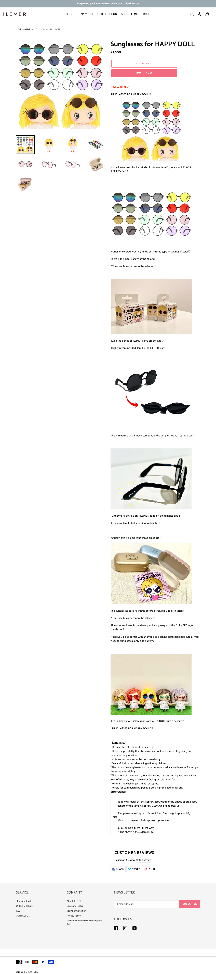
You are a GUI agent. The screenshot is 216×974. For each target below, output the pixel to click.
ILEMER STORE (31, 972)
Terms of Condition (76, 911)
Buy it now (144, 73)
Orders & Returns (24, 906)
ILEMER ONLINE (23, 29)
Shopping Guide (24, 901)
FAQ (18, 911)
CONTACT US (23, 916)
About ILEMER (74, 901)
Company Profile (75, 906)
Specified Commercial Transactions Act (84, 922)
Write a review (143, 860)
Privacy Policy (74, 916)
